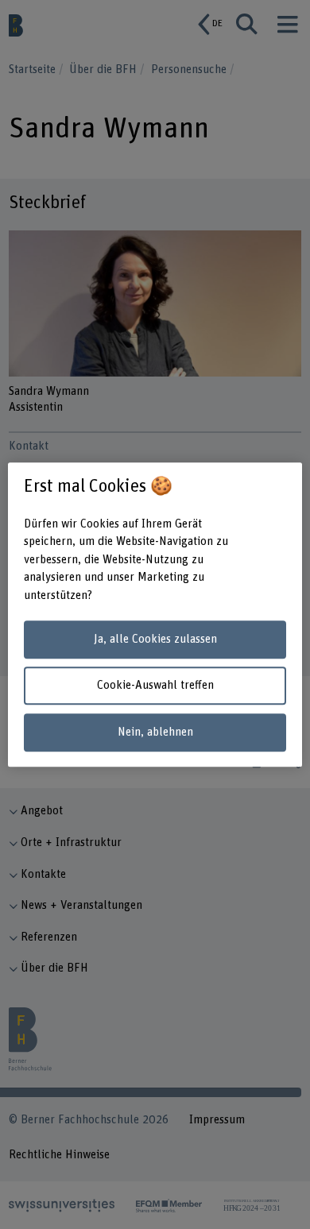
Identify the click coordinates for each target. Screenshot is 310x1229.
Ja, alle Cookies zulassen (155, 639)
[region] (155, 614)
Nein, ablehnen (155, 732)
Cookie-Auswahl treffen (155, 686)
